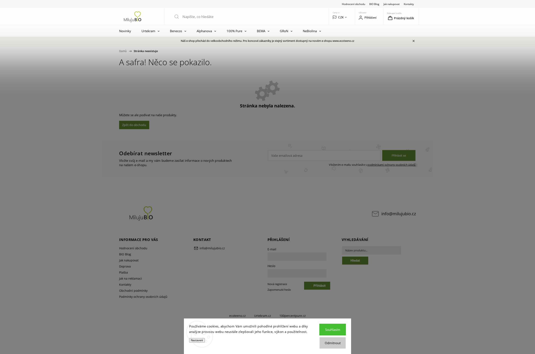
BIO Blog (374, 4)
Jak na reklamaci (130, 278)
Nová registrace (277, 284)
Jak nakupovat (391, 4)
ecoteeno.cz (237, 316)
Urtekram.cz (262, 316)
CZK (341, 17)
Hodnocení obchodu (353, 4)
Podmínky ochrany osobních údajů (143, 297)
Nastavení (197, 340)
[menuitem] (126, 31)
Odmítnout (333, 343)
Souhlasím (332, 329)
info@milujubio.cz (398, 213)
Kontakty (409, 4)
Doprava (125, 266)
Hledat (355, 260)
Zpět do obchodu (134, 125)
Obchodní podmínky (133, 291)
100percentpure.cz (292, 316)
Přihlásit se (399, 155)
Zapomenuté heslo (279, 290)
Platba (123, 272)
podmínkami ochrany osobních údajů (391, 165)
